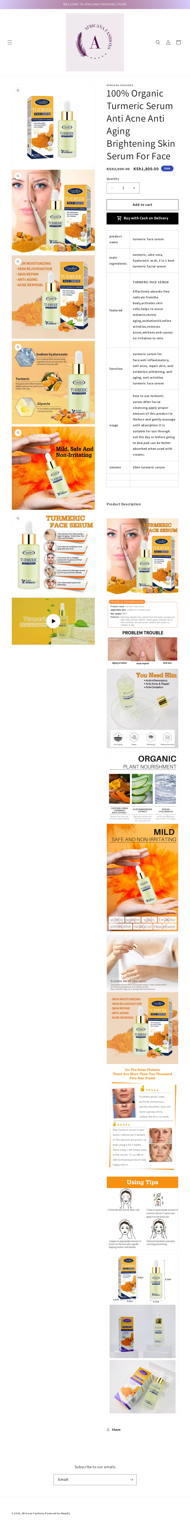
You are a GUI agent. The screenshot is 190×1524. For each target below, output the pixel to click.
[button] (10, 42)
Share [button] (116, 1429)
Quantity (113, 179)
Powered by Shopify (57, 1513)
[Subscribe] (131, 1479)
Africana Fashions (33, 1513)
